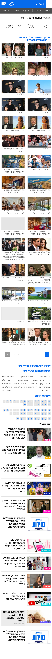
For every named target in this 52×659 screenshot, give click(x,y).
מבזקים (26, 10)
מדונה (16, 383)
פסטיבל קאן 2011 (43, 383)
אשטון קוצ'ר (13, 387)
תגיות (40, 3)
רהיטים (4, 383)
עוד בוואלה (45, 424)
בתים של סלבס (7, 376)
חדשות (38, 10)
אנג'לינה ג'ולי (45, 376)
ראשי (47, 10)
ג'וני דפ (4, 387)
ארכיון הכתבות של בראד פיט (34, 366)
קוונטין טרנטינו (22, 380)
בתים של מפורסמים (42, 380)
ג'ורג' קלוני (5, 380)
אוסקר (48, 387)
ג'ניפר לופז (46, 390)
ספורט (16, 10)
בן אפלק (21, 387)
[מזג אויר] (11, 4)
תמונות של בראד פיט (31, 18)
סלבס (11, 383)
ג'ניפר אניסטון (27, 376)
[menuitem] (37, 10)
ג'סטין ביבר (6, 390)
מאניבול (23, 383)
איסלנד (31, 383)
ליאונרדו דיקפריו (38, 387)
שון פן (28, 387)
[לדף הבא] (7, 354)
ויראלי (6, 10)
